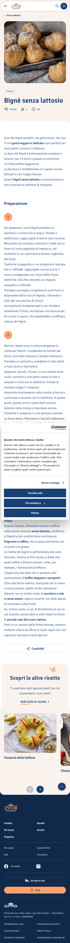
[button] (57, 6)
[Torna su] (62, 787)
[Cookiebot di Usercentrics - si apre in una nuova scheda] (51, 428)
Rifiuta (35, 512)
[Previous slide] (30, 789)
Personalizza (33, 503)
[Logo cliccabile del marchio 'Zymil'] (16, 6)
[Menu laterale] (5, 6)
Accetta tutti (35, 493)
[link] (12, 866)
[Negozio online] (63, 6)
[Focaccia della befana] (30, 733)
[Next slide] (40, 789)
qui (54, 461)
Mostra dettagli (50, 482)
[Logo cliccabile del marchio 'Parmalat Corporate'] (11, 905)
